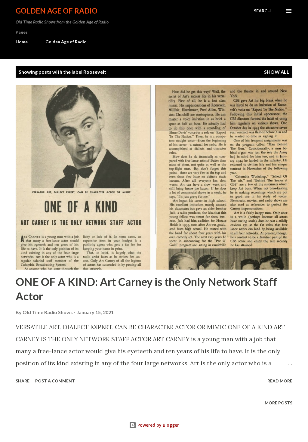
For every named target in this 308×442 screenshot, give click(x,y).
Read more (279, 380)
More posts (278, 402)
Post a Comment (55, 380)
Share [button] (22, 380)
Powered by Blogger (157, 425)
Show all (276, 72)
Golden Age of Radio (56, 10)
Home (22, 41)
